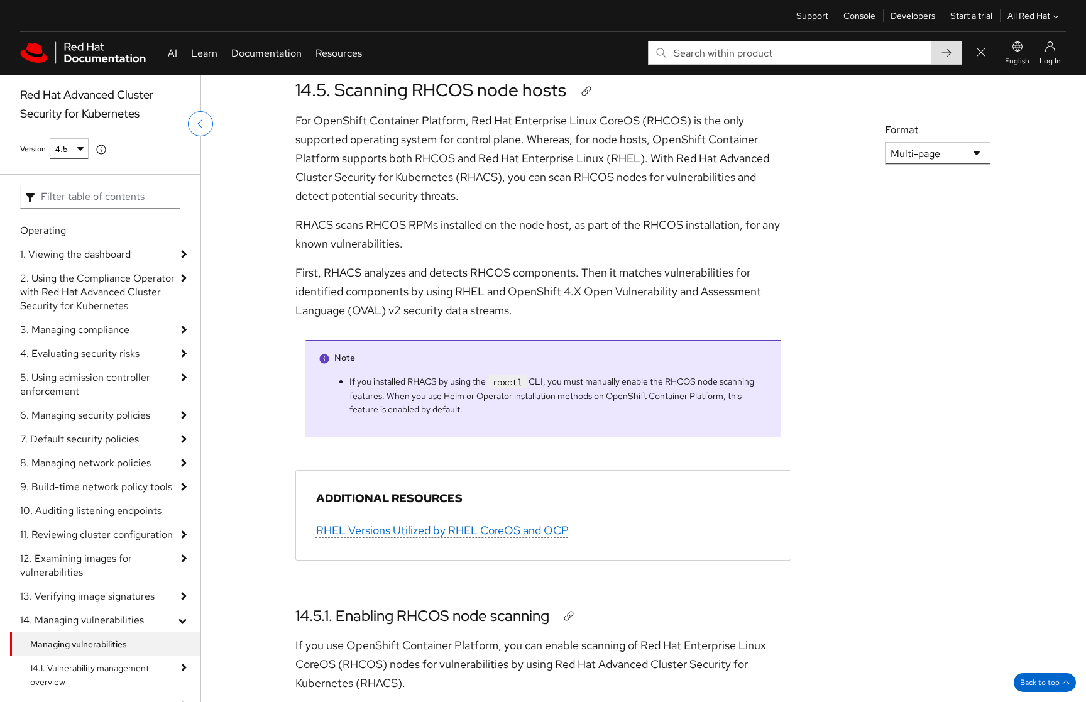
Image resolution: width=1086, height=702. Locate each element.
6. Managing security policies (85, 415)
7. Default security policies (79, 439)
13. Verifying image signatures (87, 596)
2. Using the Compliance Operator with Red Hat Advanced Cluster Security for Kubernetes (97, 291)
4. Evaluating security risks (80, 353)
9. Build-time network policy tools (96, 486)
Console (859, 15)
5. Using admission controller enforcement (85, 384)
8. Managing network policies (85, 462)
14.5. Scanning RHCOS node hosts (430, 90)
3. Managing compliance (74, 329)
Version (33, 149)
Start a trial (971, 15)
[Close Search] (981, 53)
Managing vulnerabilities (78, 644)
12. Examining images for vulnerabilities (76, 565)
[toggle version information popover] (101, 149)
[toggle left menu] (200, 123)
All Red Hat (1028, 15)
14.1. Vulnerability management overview (89, 675)
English (1017, 61)
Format (901, 129)
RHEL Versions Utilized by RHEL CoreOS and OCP (442, 530)
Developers (913, 15)
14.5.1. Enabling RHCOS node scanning (422, 615)
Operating (43, 230)
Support (812, 15)
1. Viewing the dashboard (75, 254)
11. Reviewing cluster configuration (96, 534)
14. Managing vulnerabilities (82, 620)
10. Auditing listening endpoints (91, 510)
